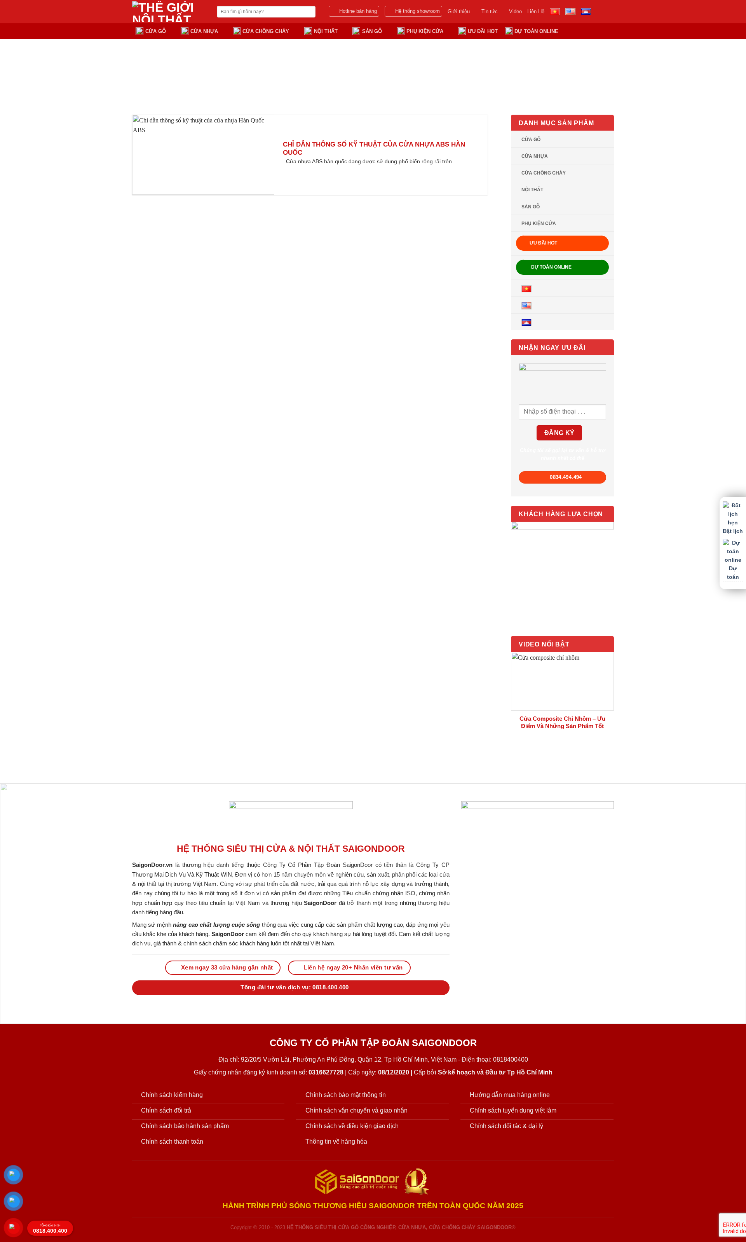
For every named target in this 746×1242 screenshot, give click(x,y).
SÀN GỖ (372, 31)
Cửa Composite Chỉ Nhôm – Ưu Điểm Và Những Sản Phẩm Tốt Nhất (562, 725)
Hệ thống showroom (417, 11)
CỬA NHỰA (204, 31)
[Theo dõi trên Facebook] (599, 11)
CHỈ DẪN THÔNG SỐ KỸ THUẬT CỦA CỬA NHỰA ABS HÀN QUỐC (374, 149)
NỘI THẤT (326, 31)
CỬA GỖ (155, 31)
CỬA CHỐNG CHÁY (265, 31)
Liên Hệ (535, 11)
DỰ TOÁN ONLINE (536, 31)
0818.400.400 (50, 1229)
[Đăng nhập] (579, 30)
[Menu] (609, 31)
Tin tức (489, 11)
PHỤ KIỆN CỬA (424, 31)
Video (515, 11)
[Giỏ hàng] (594, 30)
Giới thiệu (459, 11)
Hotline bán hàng (358, 11)
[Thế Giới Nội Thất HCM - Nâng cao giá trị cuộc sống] (168, 11)
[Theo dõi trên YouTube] (609, 11)
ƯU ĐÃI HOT (483, 31)
